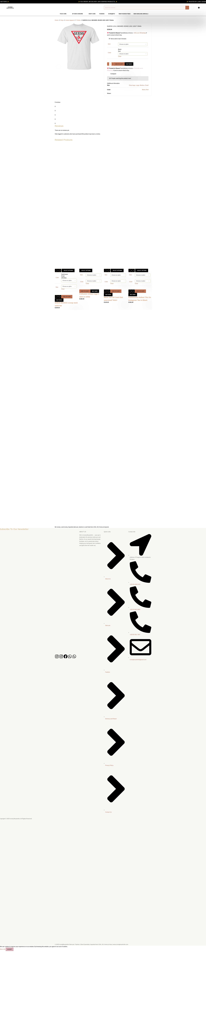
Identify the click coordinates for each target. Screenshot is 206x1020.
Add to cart (119, 64)
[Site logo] (10, 7)
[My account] (192, 7)
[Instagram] (57, 656)
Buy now (59, 300)
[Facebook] (66, 656)
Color (57, 277)
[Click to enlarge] (58, 67)
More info (3, 949)
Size (57, 287)
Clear (62, 289)
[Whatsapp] (70, 656)
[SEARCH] (187, 7)
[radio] (69, 274)
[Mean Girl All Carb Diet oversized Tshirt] (115, 203)
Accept (9, 949)
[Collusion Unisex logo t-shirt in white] (90, 203)
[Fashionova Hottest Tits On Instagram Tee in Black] (139, 203)
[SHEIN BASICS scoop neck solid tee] (66, 203)
